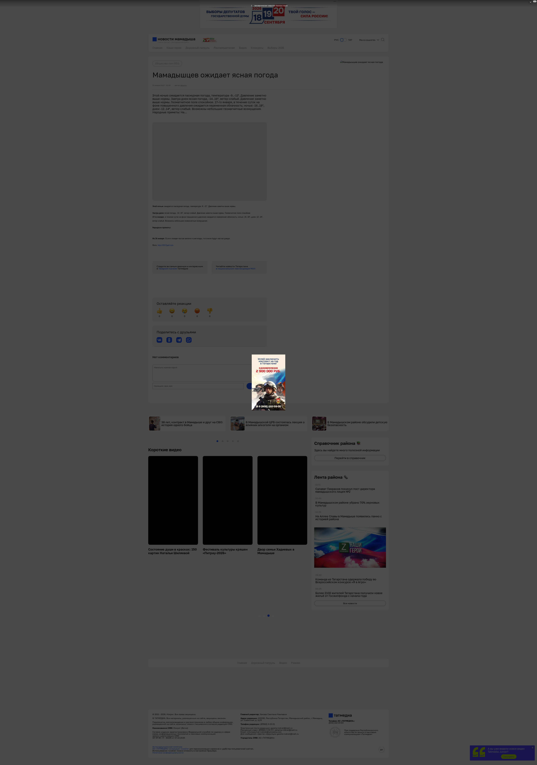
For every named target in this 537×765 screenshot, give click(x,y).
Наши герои (174, 47)
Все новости (350, 603)
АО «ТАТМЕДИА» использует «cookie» (170, 748)
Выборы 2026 (276, 47)
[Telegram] (179, 340)
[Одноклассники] (169, 340)
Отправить (256, 386)
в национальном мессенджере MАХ (235, 268)
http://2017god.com (165, 245)
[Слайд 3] (228, 441)
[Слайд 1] (217, 441)
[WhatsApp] (189, 340)
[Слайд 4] (233, 441)
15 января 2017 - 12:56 (161, 85)
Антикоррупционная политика (167, 747)
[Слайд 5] (238, 441)
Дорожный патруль (197, 47)
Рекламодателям (224, 47)
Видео (243, 47)
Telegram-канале (167, 268)
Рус (336, 40)
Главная (157, 47)
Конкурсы (257, 47)
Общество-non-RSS (167, 63)
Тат (350, 40)
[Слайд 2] (222, 441)
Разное (295, 662)
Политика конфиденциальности (168, 752)
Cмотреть (508, 756)
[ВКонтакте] (159, 340)
